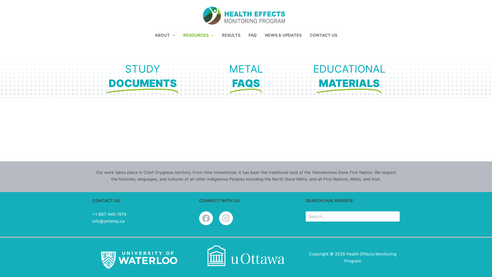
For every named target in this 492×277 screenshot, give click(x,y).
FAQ (253, 35)
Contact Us (323, 35)
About (162, 35)
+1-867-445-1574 (109, 214)
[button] (172, 35)
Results (231, 35)
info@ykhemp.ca (108, 221)
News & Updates (283, 35)
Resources (196, 35)
